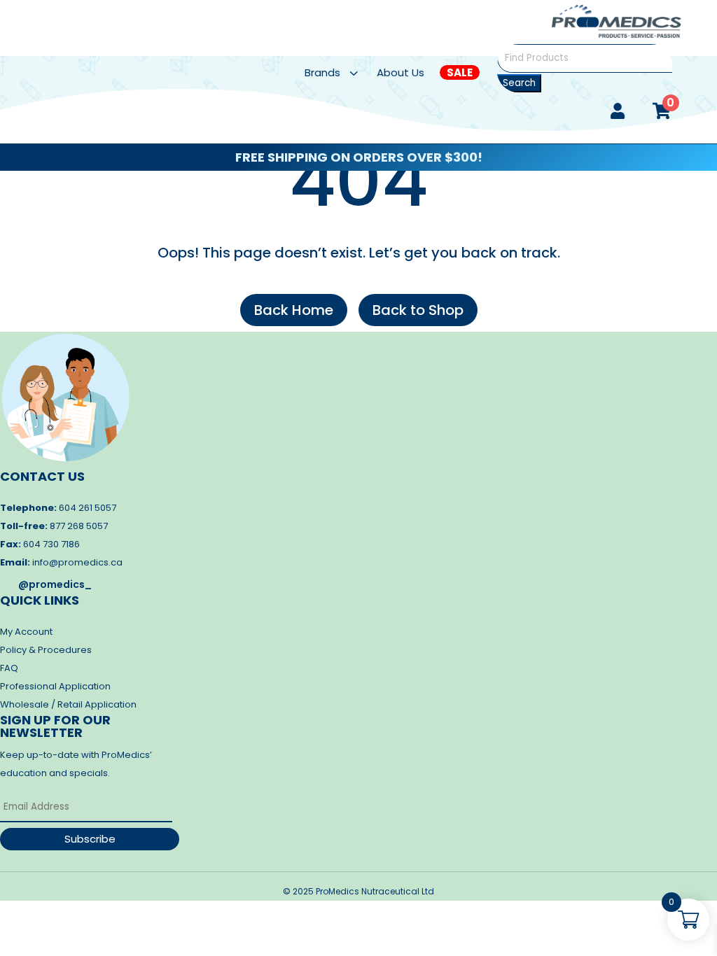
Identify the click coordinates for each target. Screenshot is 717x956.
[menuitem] (340, 72)
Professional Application (55, 686)
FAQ (9, 668)
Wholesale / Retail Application (68, 704)
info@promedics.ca (77, 562)
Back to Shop (418, 310)
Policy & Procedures (46, 649)
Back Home (293, 310)
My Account (26, 631)
